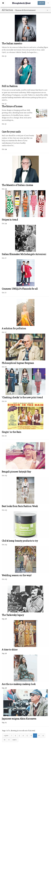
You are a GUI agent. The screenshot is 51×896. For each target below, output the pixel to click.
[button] (3, 3)
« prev (6, 735)
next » (15, 740)
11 (8, 740)
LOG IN (41, 3)
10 (4, 740)
